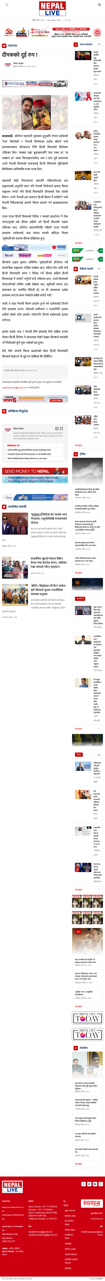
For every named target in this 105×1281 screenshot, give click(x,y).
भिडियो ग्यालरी (86, 269)
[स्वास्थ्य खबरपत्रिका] (92, 1204)
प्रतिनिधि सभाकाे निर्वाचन (71, 1261)
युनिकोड (68, 1268)
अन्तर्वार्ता (80, 599)
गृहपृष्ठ (65, 1205)
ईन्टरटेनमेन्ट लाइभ (69, 1222)
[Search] (99, 5)
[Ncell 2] (35, 255)
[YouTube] (95, 1183)
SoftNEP (99, 1278)
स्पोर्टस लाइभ (70, 1230)
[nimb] (35, 247)
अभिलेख (68, 1244)
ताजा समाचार (86, 45)
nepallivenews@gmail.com (14, 388)
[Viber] (101, 1183)
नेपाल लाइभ (18, 63)
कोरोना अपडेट (70, 1249)
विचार (79, 754)
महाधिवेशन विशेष (69, 1236)
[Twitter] (89, 1183)
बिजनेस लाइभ (70, 1216)
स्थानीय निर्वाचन (71, 1254)
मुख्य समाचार (70, 1211)
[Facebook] (83, 1183)
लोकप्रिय (84, 1048)
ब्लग (78, 932)
